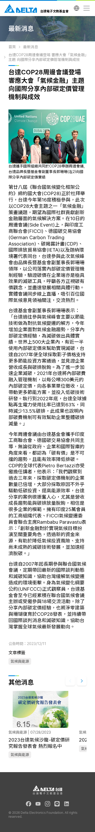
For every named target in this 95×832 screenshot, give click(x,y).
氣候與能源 (20, 661)
